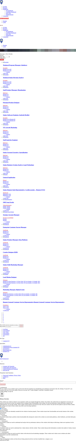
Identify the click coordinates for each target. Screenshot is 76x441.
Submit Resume (9, 14)
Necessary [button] (2, 407)
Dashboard (5, 9)
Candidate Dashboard (11, 12)
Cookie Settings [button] (3, 391)
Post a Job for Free (4, 18)
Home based (7, 350)
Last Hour (5, 329)
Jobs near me (6, 370)
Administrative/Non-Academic (11, 347)
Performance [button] (3, 419)
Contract (6, 341)
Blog (4, 378)
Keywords (2, 325)
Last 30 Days (6, 334)
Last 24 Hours (6, 330)
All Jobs (5, 6)
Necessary (4, 408)
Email (2, 380)
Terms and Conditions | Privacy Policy (12, 375)
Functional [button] (2, 414)
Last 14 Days (6, 333)
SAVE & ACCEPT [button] (4, 440)
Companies (5, 16)
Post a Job (8, 13)
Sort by (1, 55)
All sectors (6, 348)
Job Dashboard (9, 10)
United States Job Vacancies (9, 367)
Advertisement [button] (3, 430)
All (3, 336)
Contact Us (5, 376)
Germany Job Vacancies (8, 366)
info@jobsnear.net (4, 358)
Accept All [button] (10, 391)
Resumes (5, 8)
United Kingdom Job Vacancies (10, 369)
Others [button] (1, 436)
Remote (6, 351)
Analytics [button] (2, 425)
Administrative (7, 346)
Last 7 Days (6, 332)
